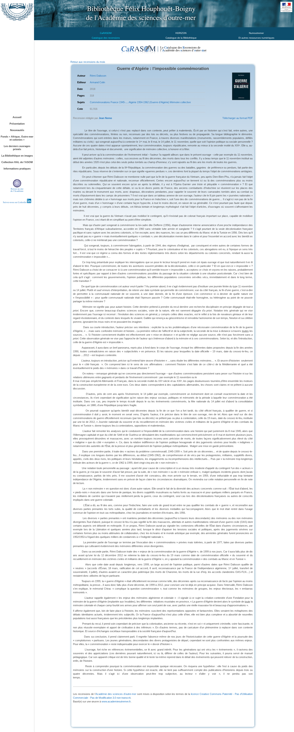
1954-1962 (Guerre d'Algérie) (152, 102)
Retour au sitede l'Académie (17, 190)
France (114, 102)
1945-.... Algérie (127, 102)
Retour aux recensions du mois (87, 61)
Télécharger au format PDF (237, 118)
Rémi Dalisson (98, 75)
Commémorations (100, 102)
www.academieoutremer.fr (116, 701)
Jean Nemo (105, 118)
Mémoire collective (180, 102)
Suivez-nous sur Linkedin (15, 202)
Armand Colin (97, 82)
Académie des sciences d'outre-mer (116, 694)
